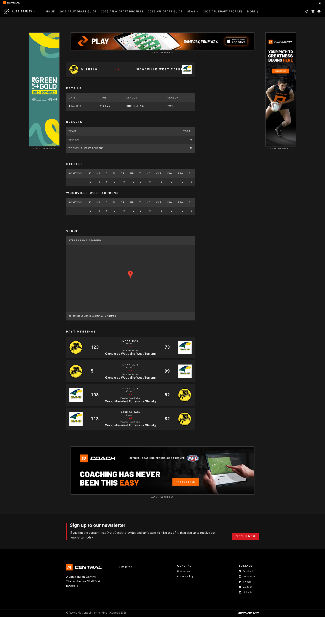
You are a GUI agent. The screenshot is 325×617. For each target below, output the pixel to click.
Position (75, 173)
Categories (125, 566)
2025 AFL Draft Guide (165, 11)
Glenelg (73, 139)
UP (132, 173)
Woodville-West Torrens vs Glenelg (130, 401)
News (191, 11)
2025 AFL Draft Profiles (223, 11)
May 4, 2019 (130, 341)
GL (190, 173)
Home (50, 11)
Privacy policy (185, 576)
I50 (169, 173)
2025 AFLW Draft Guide (77, 11)
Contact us (183, 571)
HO (149, 173)
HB (98, 173)
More (251, 11)
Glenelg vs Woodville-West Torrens (130, 353)
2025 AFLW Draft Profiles (122, 11)
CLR (159, 173)
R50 (180, 173)
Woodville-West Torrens (86, 148)
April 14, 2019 (130, 412)
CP (123, 173)
